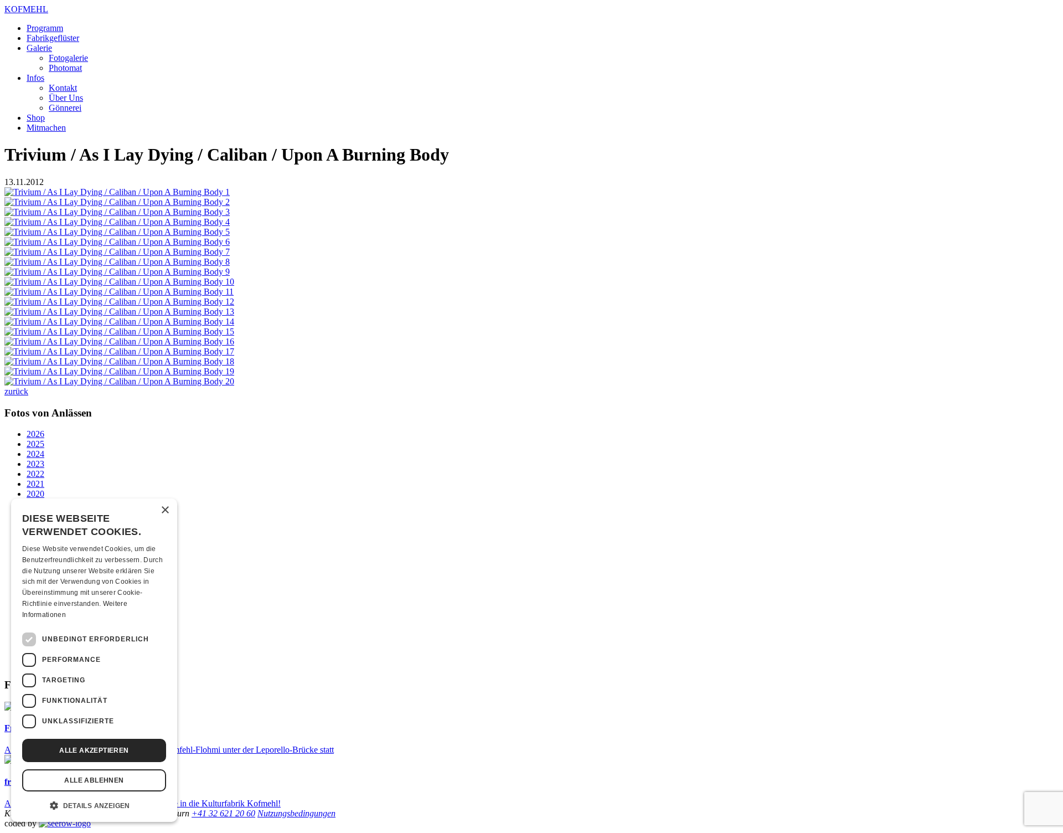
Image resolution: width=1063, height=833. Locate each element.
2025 (35, 444)
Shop (36, 117)
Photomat (65, 68)
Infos (35, 78)
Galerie (39, 48)
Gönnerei (65, 107)
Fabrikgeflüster (53, 38)
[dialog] (94, 660)
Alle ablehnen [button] (93, 780)
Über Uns (66, 97)
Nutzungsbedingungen (296, 813)
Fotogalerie (68, 58)
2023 (35, 464)
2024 (35, 454)
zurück (16, 391)
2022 (35, 474)
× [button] (165, 510)
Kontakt (63, 87)
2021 (35, 484)
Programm (45, 28)
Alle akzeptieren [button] (93, 750)
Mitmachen (46, 127)
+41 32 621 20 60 (223, 813)
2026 (35, 434)
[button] (94, 805)
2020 (35, 493)
